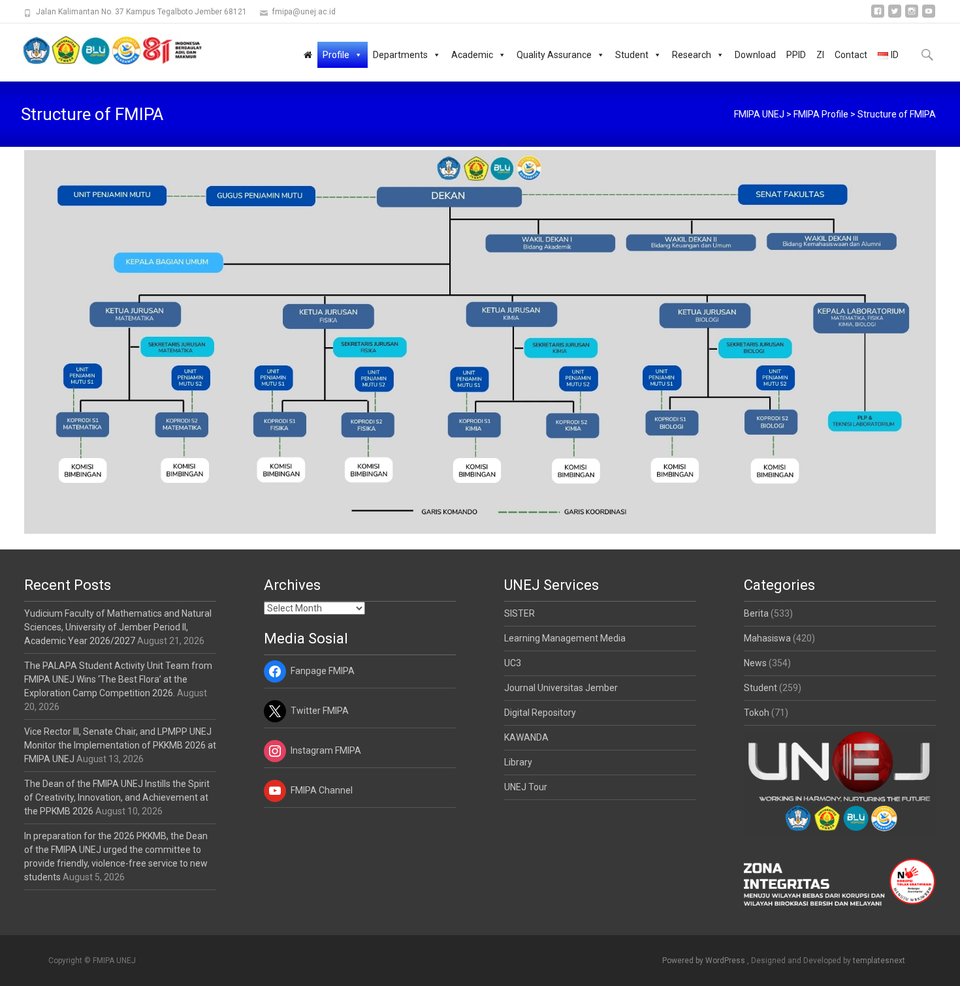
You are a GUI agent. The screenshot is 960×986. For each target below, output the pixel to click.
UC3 (512, 663)
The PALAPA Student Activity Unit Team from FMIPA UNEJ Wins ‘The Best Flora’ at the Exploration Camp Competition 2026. (118, 679)
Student (631, 55)
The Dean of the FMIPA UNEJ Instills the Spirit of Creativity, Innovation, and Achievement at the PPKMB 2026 (117, 797)
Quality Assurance (554, 55)
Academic (472, 55)
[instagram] (911, 16)
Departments (400, 55)
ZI (820, 55)
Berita (756, 613)
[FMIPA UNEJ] (102, 49)
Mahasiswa (767, 638)
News (755, 663)
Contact (851, 55)
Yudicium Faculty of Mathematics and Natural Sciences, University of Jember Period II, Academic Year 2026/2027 (118, 627)
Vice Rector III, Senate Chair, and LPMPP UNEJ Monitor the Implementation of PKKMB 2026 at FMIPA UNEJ (120, 745)
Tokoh (756, 712)
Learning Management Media (565, 638)
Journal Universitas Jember (561, 688)
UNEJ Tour (525, 787)
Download (755, 55)
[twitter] (894, 16)
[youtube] (928, 16)
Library (518, 762)
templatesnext (879, 960)
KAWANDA (526, 737)
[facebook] (877, 16)
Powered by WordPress (704, 960)
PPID (796, 55)
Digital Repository (540, 712)
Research (691, 55)
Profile (336, 55)
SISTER (519, 613)
